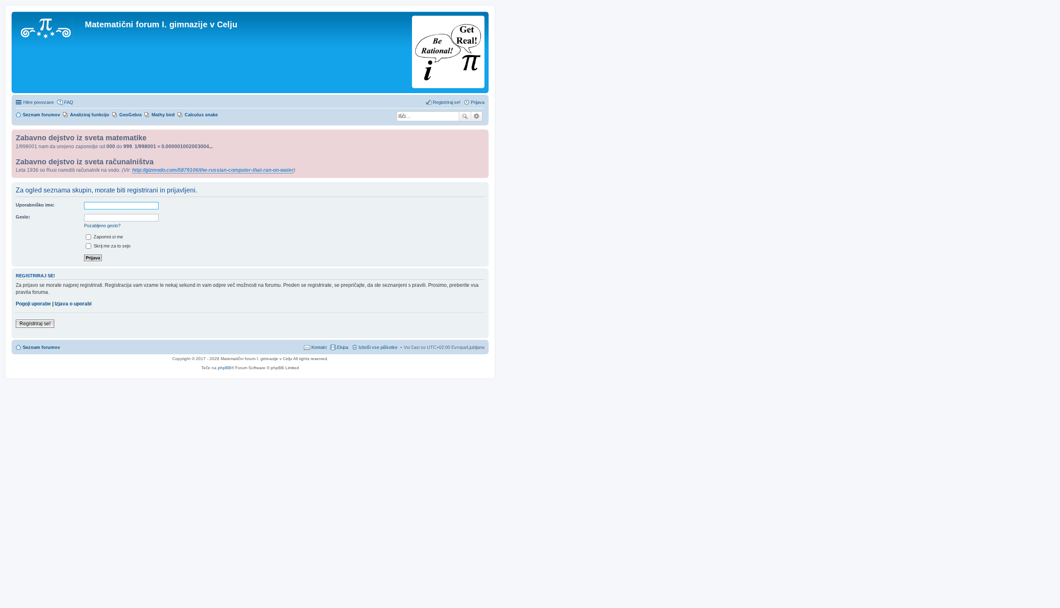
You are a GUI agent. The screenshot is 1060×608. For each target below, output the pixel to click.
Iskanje (465, 116)
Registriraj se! (35, 324)
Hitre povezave (38, 102)
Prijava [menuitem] (477, 102)
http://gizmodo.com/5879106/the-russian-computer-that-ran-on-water (213, 170)
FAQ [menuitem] (68, 102)
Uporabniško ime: (35, 204)
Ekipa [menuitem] (342, 347)
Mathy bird (163, 114)
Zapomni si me (107, 236)
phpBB (224, 367)
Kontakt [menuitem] (319, 347)
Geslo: (23, 216)
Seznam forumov (41, 347)
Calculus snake (201, 114)
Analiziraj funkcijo (89, 114)
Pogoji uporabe (33, 304)
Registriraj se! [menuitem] (446, 102)
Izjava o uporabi (73, 304)
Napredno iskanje (476, 116)
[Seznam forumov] (49, 27)
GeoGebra (130, 114)
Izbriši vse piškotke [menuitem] (378, 347)
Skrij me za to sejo (111, 245)
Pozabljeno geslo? (102, 225)
